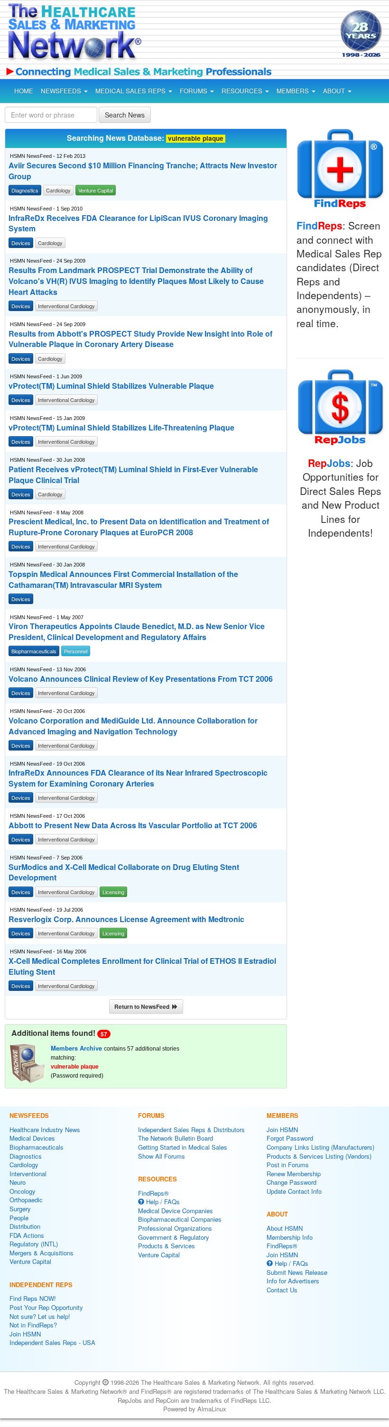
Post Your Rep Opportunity (46, 1307)
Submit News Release (297, 1272)
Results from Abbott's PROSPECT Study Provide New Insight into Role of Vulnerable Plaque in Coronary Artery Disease (140, 339)
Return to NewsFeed (143, 1006)
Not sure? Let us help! (39, 1316)
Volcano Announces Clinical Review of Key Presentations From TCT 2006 (141, 679)
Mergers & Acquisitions (41, 1252)
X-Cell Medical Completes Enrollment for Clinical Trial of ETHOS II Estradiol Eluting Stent (142, 966)
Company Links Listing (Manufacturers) (320, 1147)
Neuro (17, 1182)
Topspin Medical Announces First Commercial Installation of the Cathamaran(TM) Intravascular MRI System (123, 579)
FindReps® (153, 1193)
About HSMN (285, 1228)
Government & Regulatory (173, 1237)
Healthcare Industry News (44, 1129)
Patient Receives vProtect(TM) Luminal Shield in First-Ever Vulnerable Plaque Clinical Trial (133, 474)
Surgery (20, 1208)
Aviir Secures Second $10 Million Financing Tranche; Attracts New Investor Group (143, 171)
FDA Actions (26, 1235)
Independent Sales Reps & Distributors (191, 1129)
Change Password (291, 1182)
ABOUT (335, 90)
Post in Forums (288, 1164)
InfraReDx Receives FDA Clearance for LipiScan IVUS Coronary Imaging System (138, 223)
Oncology (22, 1191)
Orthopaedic (26, 1199)
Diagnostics (25, 1156)
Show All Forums (161, 1156)
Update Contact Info (294, 1191)
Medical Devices (32, 1138)
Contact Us (282, 1289)
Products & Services (166, 1245)
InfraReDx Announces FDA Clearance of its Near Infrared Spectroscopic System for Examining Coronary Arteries (138, 778)
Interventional (27, 1173)
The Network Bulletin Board (175, 1138)
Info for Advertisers (293, 1280)
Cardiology (23, 1164)
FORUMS (194, 90)
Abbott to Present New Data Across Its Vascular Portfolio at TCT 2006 (133, 825)
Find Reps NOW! (32, 1298)
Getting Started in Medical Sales (182, 1147)
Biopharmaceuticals (36, 1147)
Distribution (24, 1226)
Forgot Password (290, 1138)
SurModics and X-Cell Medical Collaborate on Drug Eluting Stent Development (124, 872)
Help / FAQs (162, 1201)
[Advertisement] (231, 35)
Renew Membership (294, 1173)
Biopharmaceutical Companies (180, 1219)
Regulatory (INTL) (33, 1243)
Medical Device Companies (175, 1210)
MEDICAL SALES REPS (131, 90)
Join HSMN (25, 1333)
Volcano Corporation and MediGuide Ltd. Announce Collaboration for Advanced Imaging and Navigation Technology (133, 726)
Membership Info (290, 1237)
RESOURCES (243, 90)
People (18, 1217)
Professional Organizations (175, 1228)
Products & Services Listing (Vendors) (319, 1156)
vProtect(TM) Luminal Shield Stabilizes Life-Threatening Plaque (121, 427)
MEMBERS (294, 90)
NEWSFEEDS (62, 90)
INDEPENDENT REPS (41, 1284)
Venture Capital (30, 1261)
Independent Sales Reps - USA (52, 1342)
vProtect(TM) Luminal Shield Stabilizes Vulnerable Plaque (111, 386)
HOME (23, 90)
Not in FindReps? (33, 1324)
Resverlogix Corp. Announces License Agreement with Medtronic (126, 919)
